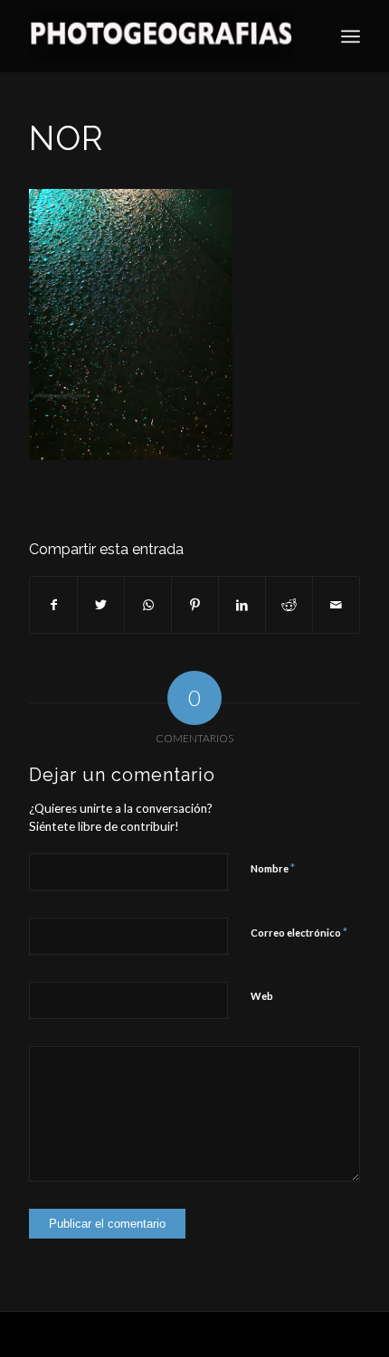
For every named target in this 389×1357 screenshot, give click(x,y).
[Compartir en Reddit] (289, 605)
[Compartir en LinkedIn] (242, 605)
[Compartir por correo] (336, 605)
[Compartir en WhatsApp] (148, 605)
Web (262, 996)
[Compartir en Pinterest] (195, 605)
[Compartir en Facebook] (53, 605)
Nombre (273, 868)
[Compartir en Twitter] (101, 605)
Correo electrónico (299, 932)
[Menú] (350, 36)
